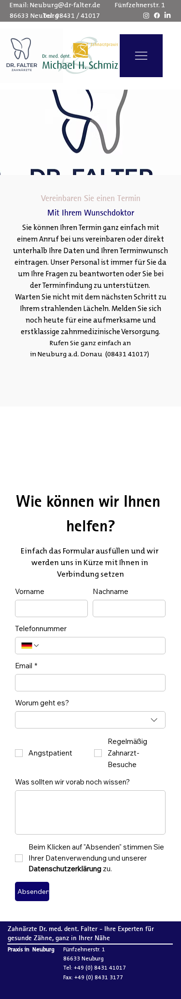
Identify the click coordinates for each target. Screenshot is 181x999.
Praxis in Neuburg (31, 949)
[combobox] (90, 720)
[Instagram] (146, 15)
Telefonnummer (41, 628)
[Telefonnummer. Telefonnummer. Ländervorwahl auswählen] (30, 645)
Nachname (110, 591)
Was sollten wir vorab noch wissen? (72, 782)
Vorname (29, 591)
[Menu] (141, 55)
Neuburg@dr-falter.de (65, 5)
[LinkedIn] (167, 15)
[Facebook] (157, 15)
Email (26, 666)
